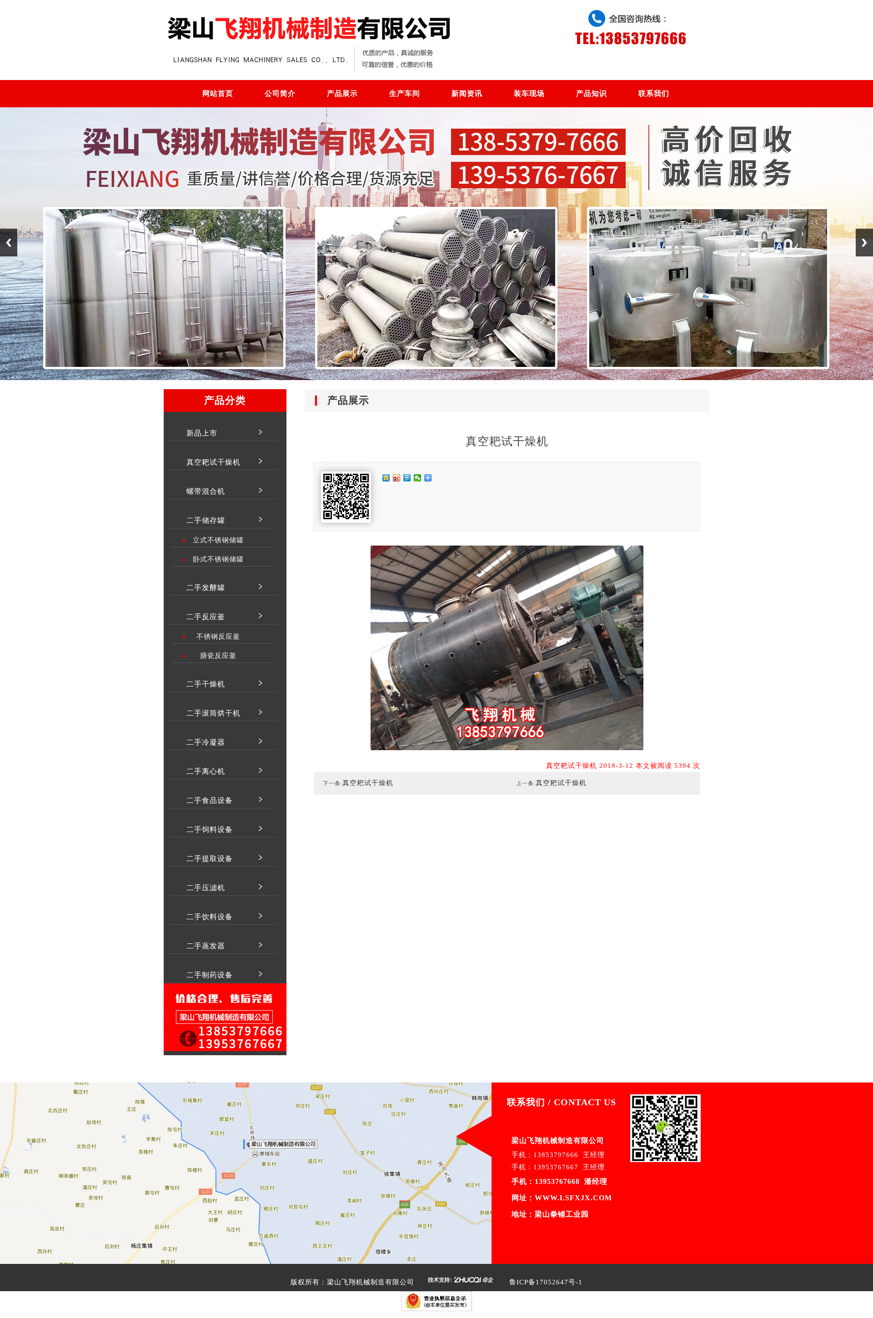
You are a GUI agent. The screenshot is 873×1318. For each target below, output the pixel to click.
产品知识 (591, 93)
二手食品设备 (209, 800)
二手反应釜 (205, 617)
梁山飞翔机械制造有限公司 (370, 1282)
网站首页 (217, 93)
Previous (8, 242)
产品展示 (342, 93)
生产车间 (404, 93)
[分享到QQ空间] (386, 477)
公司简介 (280, 93)
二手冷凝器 (205, 742)
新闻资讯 (467, 93)
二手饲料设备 (209, 829)
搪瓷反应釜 (218, 655)
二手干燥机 (205, 684)
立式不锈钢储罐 (218, 540)
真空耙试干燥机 (213, 462)
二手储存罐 (205, 520)
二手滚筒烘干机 (213, 713)
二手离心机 (205, 771)
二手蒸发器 (205, 946)
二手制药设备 (209, 975)
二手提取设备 (209, 858)
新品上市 (201, 433)
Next (864, 242)
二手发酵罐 (205, 587)
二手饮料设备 (209, 917)
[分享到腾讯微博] (407, 477)
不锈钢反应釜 (218, 636)
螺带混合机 (205, 491)
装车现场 (529, 93)
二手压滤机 (205, 888)
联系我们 (653, 93)
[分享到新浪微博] (397, 477)
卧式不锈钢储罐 (218, 559)
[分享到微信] (417, 477)
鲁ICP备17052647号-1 (545, 1282)
